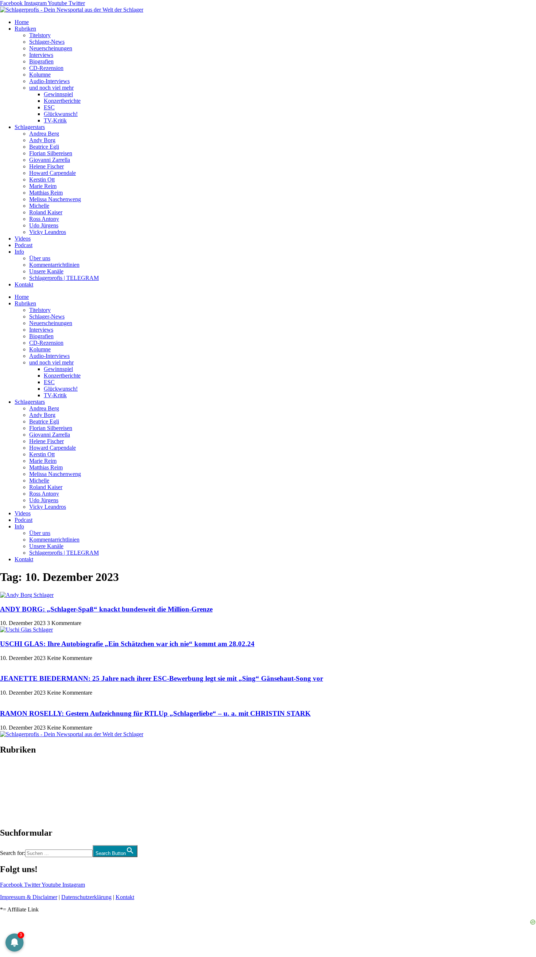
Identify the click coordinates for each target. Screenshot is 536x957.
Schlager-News (47, 42)
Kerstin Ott (42, 179)
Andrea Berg (44, 133)
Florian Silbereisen (50, 153)
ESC (49, 107)
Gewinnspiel (58, 94)
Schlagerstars (30, 127)
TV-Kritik (55, 120)
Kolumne (40, 74)
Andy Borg (42, 140)
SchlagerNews (17, 771)
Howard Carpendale (52, 173)
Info (19, 252)
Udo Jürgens (43, 225)
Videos (23, 238)
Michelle (39, 206)
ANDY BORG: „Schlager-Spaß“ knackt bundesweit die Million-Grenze (106, 609)
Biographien (14, 791)
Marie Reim (43, 186)
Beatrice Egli (44, 147)
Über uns (39, 258)
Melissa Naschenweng (55, 199)
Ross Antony (44, 219)
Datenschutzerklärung (86, 897)
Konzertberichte (62, 101)
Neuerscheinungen (50, 48)
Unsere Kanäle (46, 271)
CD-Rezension (46, 68)
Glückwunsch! (61, 114)
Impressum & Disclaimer (28, 897)
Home (22, 22)
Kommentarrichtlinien (54, 265)
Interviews (41, 55)
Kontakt (24, 284)
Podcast (23, 245)
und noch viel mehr (51, 88)
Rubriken (25, 29)
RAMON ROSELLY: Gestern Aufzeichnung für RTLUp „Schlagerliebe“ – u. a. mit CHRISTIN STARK (155, 713)
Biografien (41, 61)
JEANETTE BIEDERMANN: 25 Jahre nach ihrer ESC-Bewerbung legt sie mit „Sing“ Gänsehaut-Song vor (161, 678)
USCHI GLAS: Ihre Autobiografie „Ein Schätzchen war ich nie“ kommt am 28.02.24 (127, 644)
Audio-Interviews (49, 81)
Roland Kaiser (45, 212)
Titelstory (40, 35)
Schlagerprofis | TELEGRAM (64, 278)
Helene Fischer (46, 166)
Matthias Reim (46, 193)
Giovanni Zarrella (49, 160)
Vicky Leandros (47, 232)
